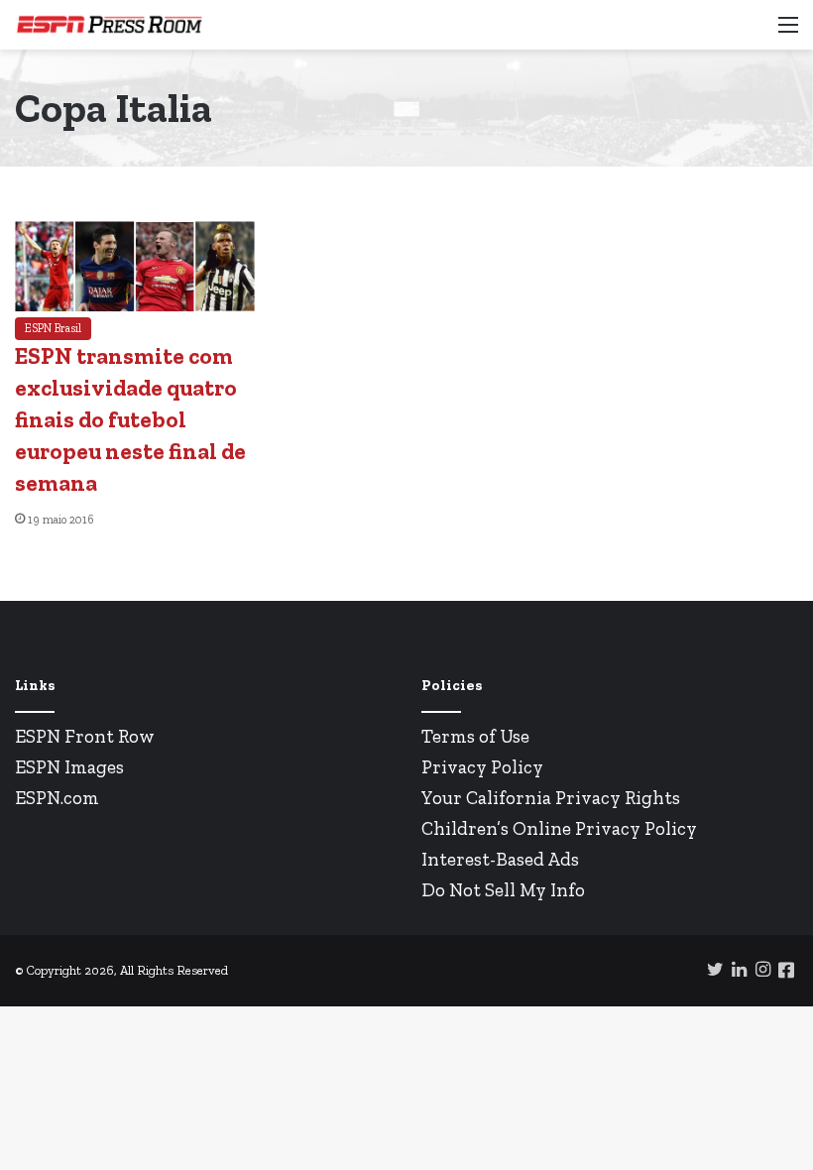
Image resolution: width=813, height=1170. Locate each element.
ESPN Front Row (85, 736)
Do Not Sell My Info (503, 889)
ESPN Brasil (53, 328)
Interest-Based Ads (500, 859)
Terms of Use (475, 736)
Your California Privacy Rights (550, 797)
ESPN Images (69, 767)
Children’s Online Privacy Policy (559, 828)
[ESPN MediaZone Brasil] (109, 25)
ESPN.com (57, 797)
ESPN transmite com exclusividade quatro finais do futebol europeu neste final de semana (130, 420)
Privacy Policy (482, 767)
